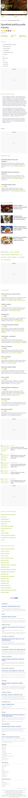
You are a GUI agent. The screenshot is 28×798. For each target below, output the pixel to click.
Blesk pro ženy (14, 462)
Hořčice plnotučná (5, 254)
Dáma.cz (12, 445)
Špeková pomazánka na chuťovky (8, 590)
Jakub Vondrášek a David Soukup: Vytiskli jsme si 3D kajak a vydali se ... (14, 696)
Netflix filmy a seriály (18, 694)
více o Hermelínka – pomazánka (19, 342)
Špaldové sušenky (5, 562)
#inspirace (4, 704)
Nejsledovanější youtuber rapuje (7, 742)
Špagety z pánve (4, 555)
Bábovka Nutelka (5, 519)
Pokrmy (16, 16)
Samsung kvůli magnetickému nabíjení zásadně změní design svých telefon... (13, 664)
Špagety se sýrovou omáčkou (7, 548)
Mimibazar (13, 478)
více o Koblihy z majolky (14, 310)
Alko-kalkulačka (5, 649)
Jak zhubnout (4, 627)
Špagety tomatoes (5, 551)
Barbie (3, 767)
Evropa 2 (3, 786)
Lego (2, 768)
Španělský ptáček (5, 578)
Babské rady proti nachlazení (18, 714)
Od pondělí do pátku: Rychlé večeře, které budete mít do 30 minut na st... (14, 686)
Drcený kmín (17, 252)
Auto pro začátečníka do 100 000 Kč (8, 756)
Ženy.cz (12, 453)
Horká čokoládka (5, 533)
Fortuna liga (17, 736)
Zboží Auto (3, 757)
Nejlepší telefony (15, 659)
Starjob (3, 781)
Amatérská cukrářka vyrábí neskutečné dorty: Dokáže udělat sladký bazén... (13, 689)
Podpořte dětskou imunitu (7, 714)
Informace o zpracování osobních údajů (8, 795)
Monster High (4, 766)
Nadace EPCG (21, 670)
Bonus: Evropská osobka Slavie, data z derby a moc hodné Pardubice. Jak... (13, 739)
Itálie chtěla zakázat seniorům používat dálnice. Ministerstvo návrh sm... (13, 651)
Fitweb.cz (25, 1)
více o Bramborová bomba (14, 415)
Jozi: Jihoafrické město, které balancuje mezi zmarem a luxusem (12, 697)
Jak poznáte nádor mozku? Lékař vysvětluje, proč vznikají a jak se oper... (14, 717)
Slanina (9, 257)
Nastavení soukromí (22, 795)
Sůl (17, 257)
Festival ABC (18, 726)
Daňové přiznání (5, 670)
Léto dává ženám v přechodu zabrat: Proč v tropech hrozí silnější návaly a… (19, 448)
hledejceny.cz (4, 747)
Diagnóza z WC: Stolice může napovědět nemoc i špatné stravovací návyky (13, 719)
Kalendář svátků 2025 (12, 606)
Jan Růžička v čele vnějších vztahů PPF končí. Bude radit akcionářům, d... (13, 675)
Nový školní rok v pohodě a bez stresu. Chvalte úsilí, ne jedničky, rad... (13, 643)
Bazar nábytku (4, 776)
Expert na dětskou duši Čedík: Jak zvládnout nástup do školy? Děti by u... (14, 609)
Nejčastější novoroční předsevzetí (8, 638)
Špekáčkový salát (5, 583)
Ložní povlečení (4, 775)
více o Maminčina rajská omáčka (19, 373)
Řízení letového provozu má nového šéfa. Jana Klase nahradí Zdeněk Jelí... (13, 677)
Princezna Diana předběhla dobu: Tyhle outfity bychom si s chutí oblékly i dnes (18, 465)
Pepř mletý (3, 257)
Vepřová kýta (8, 259)
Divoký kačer (11, 694)
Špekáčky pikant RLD (6, 585)
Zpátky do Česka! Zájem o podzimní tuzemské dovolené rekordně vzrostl (14, 699)
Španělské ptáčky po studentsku (8, 569)
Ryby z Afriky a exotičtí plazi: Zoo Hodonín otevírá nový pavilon (12, 729)
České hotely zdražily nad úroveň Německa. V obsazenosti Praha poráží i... (14, 673)
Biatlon (9, 616)
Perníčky (3, 530)
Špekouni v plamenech (6, 587)
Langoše (3, 539)
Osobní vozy (4, 749)
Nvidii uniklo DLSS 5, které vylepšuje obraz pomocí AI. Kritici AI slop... (13, 662)
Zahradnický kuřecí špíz (6, 528)
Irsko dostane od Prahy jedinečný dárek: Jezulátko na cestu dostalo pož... (14, 632)
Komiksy (13, 726)
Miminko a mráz (19, 638)
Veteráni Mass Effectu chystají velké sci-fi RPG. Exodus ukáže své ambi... (13, 731)
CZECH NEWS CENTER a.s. (13, 790)
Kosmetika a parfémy (5, 771)
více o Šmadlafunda (18, 320)
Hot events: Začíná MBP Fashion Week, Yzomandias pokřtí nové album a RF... (14, 709)
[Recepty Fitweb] (6, 6)
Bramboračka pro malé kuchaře (8, 537)
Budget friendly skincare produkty (7, 706)
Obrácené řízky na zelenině (7, 526)
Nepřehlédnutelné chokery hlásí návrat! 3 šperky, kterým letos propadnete (18, 457)
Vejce (2, 259)
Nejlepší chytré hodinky (6, 659)
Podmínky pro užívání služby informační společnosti (13, 794)
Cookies (17, 795)
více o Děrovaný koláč (13, 405)
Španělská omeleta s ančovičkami (8, 564)
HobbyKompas (4, 754)
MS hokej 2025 (5, 616)
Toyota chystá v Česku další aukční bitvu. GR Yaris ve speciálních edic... (14, 652)
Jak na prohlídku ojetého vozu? (7, 753)
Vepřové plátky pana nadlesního (8, 514)
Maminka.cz (13, 470)
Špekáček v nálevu (5, 580)
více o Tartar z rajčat (15, 383)
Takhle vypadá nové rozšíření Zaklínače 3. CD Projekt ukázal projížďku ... (14, 728)
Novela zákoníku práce (13, 670)
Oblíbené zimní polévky (6, 683)
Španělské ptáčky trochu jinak (8, 571)
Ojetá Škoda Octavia (5, 758)
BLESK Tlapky (5, 694)
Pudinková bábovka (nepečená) (8, 535)
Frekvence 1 (4, 785)
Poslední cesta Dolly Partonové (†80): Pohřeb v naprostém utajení (13, 633)
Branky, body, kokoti (10, 736)
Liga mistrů (14, 616)
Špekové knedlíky (5, 592)
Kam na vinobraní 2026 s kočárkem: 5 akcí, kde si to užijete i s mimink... (14, 644)
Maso (2, 16)
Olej (21, 254)
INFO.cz (18, 606)
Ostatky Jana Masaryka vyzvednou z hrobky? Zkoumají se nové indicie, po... (14, 611)
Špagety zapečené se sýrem (7, 558)
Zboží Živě (3, 748)
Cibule (11, 252)
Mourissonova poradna (6, 726)
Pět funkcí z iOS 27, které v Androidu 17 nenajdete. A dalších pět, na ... (13, 665)
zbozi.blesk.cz (4, 752)
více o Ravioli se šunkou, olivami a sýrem (15, 300)
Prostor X (4, 736)
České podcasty (4, 782)
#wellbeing (9, 704)
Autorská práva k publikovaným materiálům (14, 793)
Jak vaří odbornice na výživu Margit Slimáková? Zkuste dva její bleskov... (14, 687)
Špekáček (14, 257)
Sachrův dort (4, 523)
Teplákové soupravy (5, 772)
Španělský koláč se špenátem (7, 576)
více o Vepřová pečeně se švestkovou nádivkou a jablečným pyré (13, 394)
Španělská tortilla (5, 567)
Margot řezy (3, 516)
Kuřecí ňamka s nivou (6, 521)
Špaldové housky (5, 560)
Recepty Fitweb (3, 20)
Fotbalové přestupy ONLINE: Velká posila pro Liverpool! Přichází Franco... (14, 620)
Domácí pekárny (14, 683)
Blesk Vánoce (4, 606)
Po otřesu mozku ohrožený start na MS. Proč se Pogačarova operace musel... (13, 619)
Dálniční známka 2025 (21, 649)
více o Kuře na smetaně (10, 363)
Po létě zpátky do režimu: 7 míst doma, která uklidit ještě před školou (18, 482)
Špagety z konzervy (5, 553)
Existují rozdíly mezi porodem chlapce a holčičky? (17, 473)
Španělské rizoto (5, 574)
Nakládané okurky (15, 254)
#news (13, 704)
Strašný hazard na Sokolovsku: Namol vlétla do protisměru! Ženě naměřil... (12, 631)
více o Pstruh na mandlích (16, 352)
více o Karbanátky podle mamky (18, 190)
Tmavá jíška (22, 257)
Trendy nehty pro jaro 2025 (13, 627)
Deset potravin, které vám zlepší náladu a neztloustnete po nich (12, 721)
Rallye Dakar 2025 (12, 649)
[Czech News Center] (16, 598)
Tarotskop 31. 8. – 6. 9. (5, 707)
